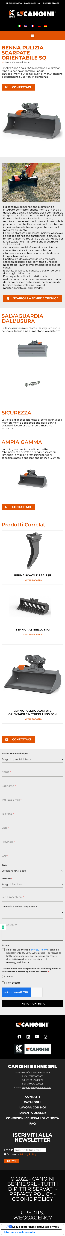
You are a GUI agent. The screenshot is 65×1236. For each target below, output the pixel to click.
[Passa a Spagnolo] (46, 26)
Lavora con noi (32, 3)
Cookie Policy (32, 1199)
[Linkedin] (28, 1037)
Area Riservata (14, 3)
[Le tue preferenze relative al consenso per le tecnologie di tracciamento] (3, 927)
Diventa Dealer (51, 3)
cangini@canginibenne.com (36, 1087)
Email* (8, 1150)
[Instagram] (46, 1037)
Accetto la (12, 1154)
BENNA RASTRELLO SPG (32, 629)
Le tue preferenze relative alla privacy (35, 1226)
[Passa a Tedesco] (39, 26)
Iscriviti (11, 1160)
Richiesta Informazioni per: (16, 753)
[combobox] (32, 759)
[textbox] (32, 759)
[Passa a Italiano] (19, 26)
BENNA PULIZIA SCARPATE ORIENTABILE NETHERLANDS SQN (32, 712)
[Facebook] (20, 1037)
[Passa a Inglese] (26, 26)
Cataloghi (32, 1102)
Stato (4, 865)
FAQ (32, 1123)
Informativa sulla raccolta (19, 1232)
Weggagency (32, 1218)
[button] (32, 35)
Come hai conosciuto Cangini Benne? (20, 906)
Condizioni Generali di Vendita (32, 1118)
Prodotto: (7, 878)
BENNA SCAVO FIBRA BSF (32, 575)
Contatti (32, 1097)
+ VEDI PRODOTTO (32, 580)
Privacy (6, 945)
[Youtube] (37, 1037)
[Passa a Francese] (32, 26)
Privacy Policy (39, 949)
